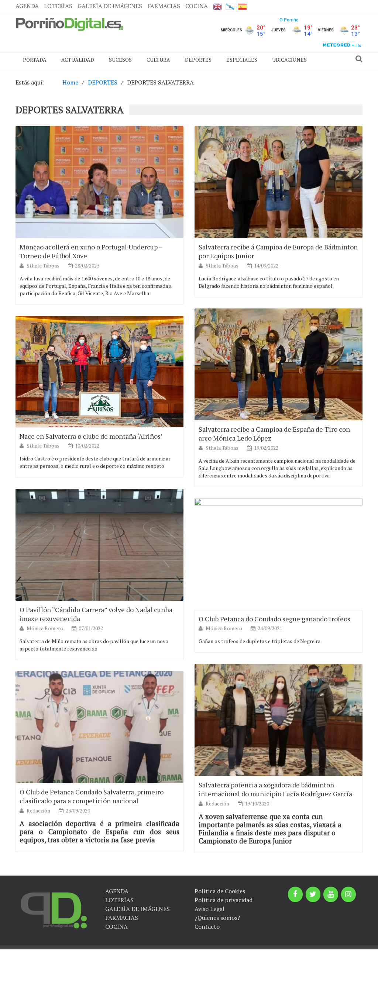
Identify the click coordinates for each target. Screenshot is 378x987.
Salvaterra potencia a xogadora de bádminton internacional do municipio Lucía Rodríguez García (275, 789)
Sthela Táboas (44, 265)
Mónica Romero (45, 628)
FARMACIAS (163, 6)
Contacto (207, 926)
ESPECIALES (241, 59)
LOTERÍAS (58, 6)
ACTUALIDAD (77, 59)
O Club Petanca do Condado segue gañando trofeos (274, 618)
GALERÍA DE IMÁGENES (110, 6)
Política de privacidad (223, 900)
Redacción (218, 803)
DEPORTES (198, 59)
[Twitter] (313, 894)
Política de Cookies (220, 891)
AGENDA (27, 6)
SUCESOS (120, 59)
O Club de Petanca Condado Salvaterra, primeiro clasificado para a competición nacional (92, 796)
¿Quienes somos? (217, 918)
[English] (217, 6)
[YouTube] (330, 894)
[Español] (242, 6)
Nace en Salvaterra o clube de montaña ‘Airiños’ (91, 436)
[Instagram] (348, 894)
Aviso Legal (209, 909)
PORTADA (35, 59)
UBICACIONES (289, 59)
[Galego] (230, 6)
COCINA (196, 6)
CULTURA (158, 59)
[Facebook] (295, 894)
